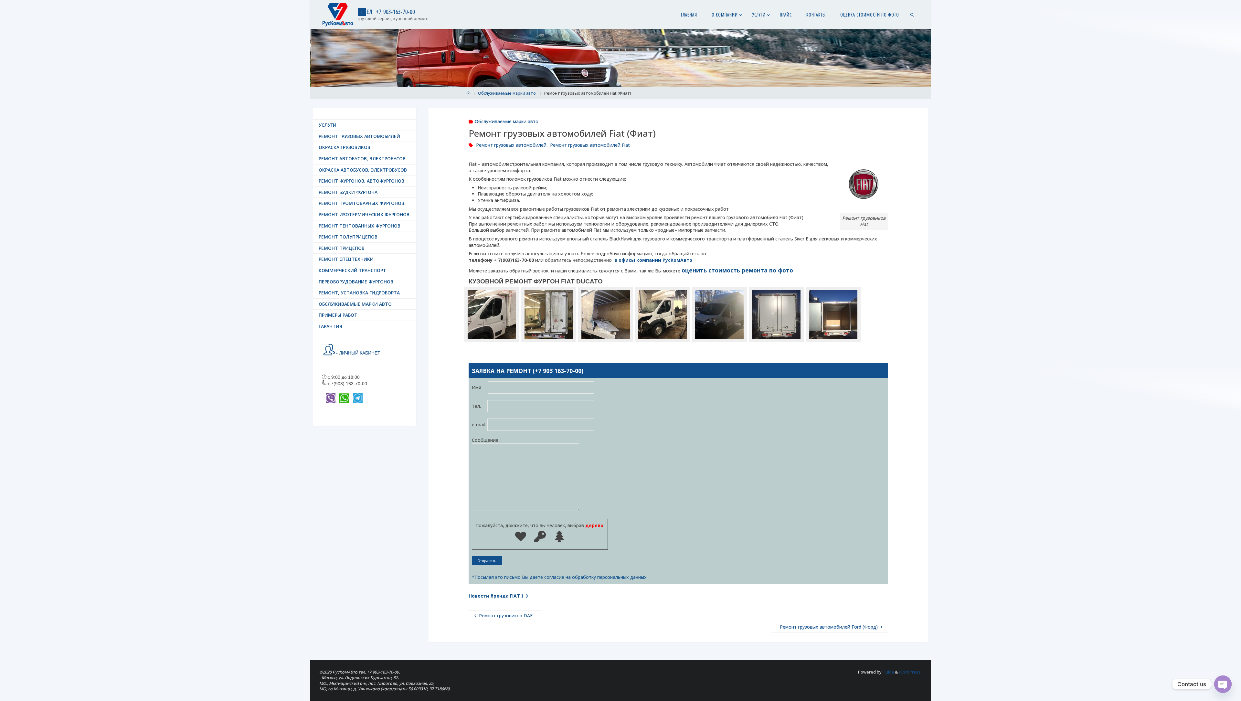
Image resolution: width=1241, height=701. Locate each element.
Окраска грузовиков (344, 147)
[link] (912, 14)
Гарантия (330, 326)
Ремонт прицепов (342, 248)
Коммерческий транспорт (352, 270)
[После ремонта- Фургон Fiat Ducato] (719, 314)
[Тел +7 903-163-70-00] (338, 14)
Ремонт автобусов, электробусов (362, 158)
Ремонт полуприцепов (348, 237)
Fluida (888, 672)
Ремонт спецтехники (346, 259)
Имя (480, 388)
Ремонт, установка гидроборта (359, 293)
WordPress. (910, 672)
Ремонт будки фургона (348, 192)
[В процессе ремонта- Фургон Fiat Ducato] (662, 314)
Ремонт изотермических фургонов (364, 214)
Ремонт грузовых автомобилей (511, 145)
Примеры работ (338, 315)
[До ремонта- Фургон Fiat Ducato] (491, 314)
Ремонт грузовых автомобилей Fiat (590, 145)
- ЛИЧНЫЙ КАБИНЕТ (357, 353)
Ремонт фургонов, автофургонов (361, 181)
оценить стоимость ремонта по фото (737, 270)
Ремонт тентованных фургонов (359, 226)
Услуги (327, 125)
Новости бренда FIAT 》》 (499, 596)
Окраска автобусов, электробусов (363, 170)
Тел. (479, 406)
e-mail (479, 424)
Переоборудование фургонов (356, 282)
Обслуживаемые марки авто (507, 93)
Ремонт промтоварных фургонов (361, 203)
